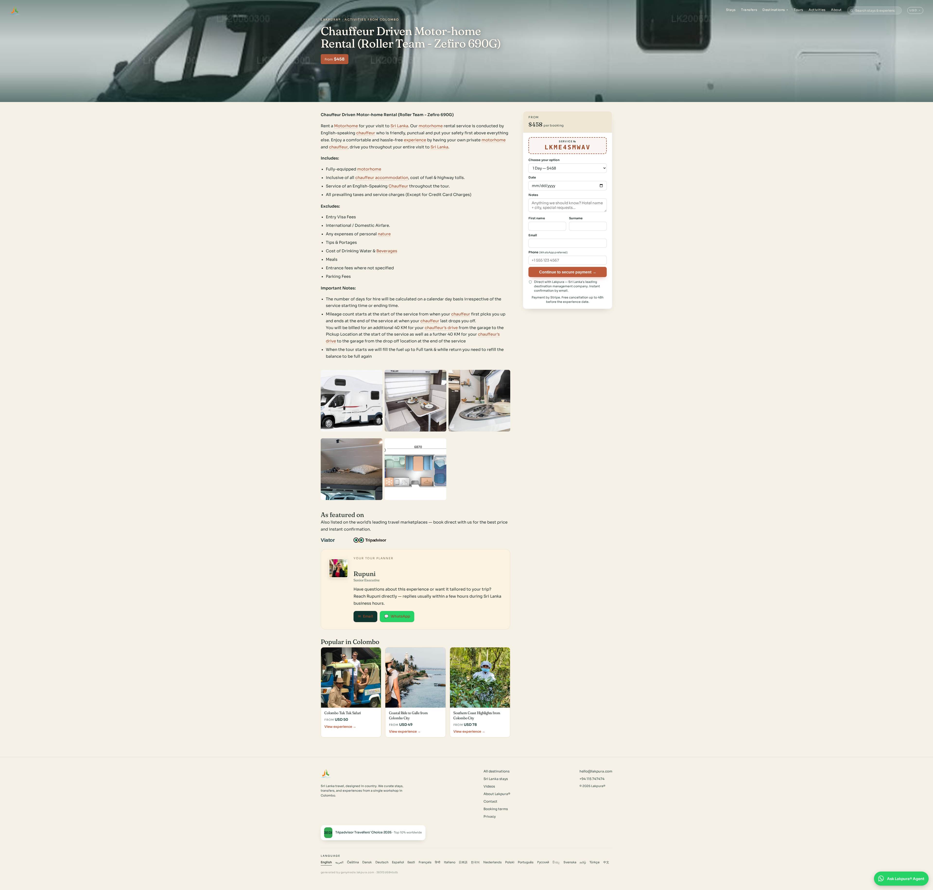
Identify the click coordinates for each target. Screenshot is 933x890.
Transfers (749, 10)
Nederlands (492, 862)
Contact (490, 801)
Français (425, 862)
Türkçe (594, 862)
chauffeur (365, 133)
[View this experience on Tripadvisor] (374, 540)
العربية (339, 862)
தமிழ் (583, 862)
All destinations (497, 771)
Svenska (569, 862)
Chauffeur (398, 186)
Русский (543, 862)
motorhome (431, 125)
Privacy (490, 816)
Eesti (411, 862)
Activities (817, 10)
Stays (731, 10)
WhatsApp (397, 616)
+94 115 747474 (592, 779)
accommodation (391, 177)
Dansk (367, 862)
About (836, 10)
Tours (798, 10)
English (326, 862)
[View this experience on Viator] (333, 540)
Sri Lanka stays (496, 779)
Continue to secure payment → (567, 272)
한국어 (475, 862)
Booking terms (496, 809)
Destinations (775, 10)
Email (365, 616)
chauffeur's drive (441, 327)
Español (398, 862)
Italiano (449, 862)
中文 (606, 862)
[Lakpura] (15, 10)
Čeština (353, 862)
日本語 (463, 862)
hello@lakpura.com (595, 771)
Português (526, 862)
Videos (489, 786)
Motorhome (346, 125)
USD (915, 10)
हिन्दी (437, 862)
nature (384, 234)
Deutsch (382, 862)
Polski (509, 862)
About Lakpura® (497, 794)
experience (415, 140)
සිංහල (556, 862)
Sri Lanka (399, 125)
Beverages (386, 251)
